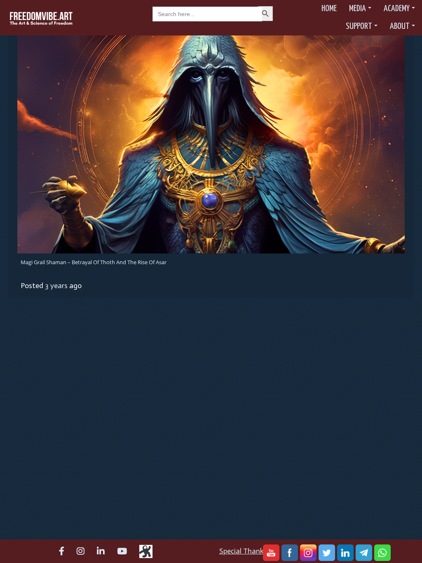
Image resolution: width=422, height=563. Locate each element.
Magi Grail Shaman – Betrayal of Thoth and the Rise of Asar (93, 262)
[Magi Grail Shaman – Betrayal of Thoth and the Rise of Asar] (211, 143)
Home (329, 9)
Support (359, 26)
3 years (56, 285)
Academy (397, 9)
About (400, 26)
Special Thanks (243, 551)
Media (357, 9)
